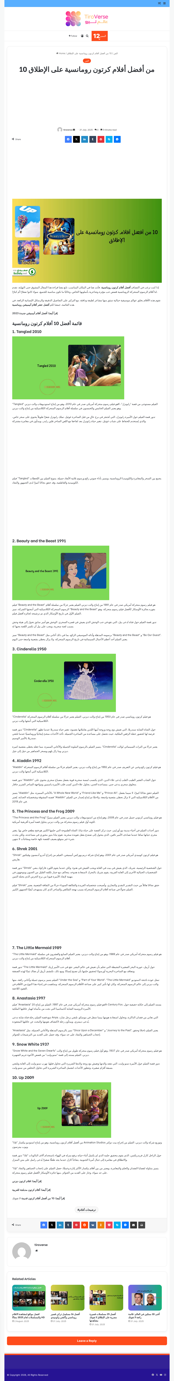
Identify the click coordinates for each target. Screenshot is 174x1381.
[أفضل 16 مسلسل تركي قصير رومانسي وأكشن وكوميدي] (67, 1298)
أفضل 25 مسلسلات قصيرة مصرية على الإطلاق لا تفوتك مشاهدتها (103, 1317)
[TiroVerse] (87, 18)
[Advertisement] (87, 100)
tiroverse (67, 129)
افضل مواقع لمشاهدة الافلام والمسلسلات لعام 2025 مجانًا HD (28, 1315)
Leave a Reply (87, 1340)
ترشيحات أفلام (87, 1209)
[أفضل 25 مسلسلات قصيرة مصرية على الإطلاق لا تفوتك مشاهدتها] (106, 1298)
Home (61, 53)
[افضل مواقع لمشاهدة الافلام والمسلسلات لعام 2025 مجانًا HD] (29, 1298)
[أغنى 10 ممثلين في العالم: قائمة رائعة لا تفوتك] (145, 1298)
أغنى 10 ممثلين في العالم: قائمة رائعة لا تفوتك (144, 1315)
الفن (116, 53)
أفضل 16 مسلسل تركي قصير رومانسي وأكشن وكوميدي (65, 1315)
